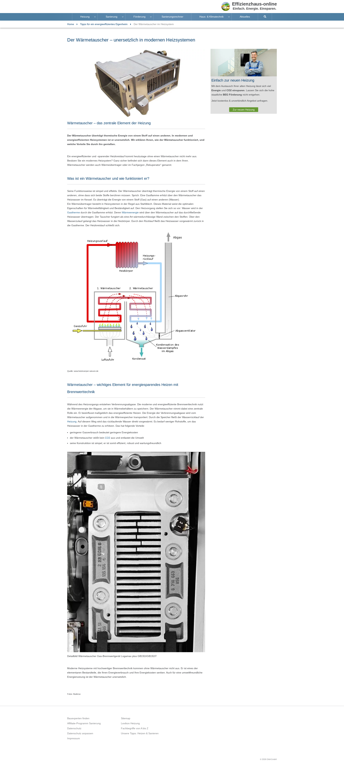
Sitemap (125, 718)
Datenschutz (74, 728)
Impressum (73, 738)
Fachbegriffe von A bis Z (134, 728)
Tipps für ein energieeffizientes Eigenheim (104, 24)
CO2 (107, 437)
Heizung (72, 421)
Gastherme (73, 212)
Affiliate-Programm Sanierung (84, 723)
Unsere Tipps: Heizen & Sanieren (140, 733)
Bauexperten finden (78, 718)
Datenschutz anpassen (80, 733)
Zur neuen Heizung (244, 109)
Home (70, 24)
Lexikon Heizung (130, 723)
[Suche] (265, 17)
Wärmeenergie (130, 212)
